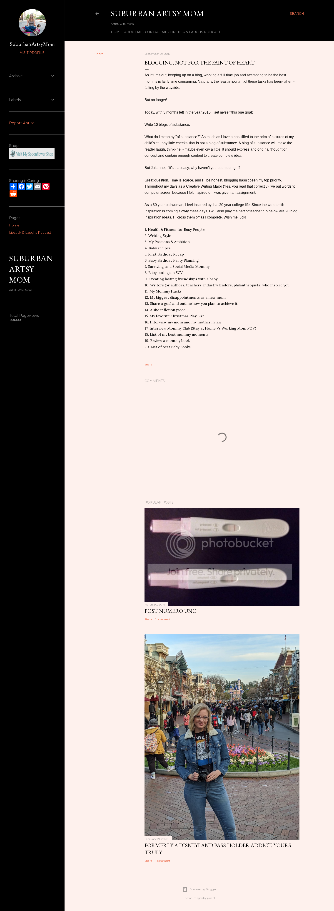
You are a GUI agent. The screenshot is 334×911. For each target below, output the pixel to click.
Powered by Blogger (202, 889)
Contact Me (156, 32)
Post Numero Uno (171, 610)
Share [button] (99, 54)
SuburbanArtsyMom (32, 43)
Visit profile (32, 53)
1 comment (162, 619)
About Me (133, 32)
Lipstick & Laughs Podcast (195, 32)
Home (116, 32)
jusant (211, 898)
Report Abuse (22, 123)
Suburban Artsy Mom (157, 13)
